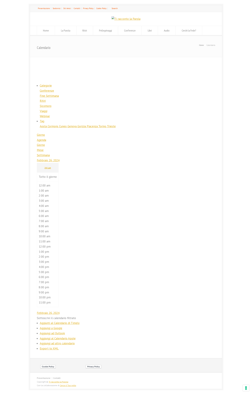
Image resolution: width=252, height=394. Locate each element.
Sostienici (57, 8)
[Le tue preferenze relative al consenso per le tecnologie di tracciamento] (246, 388)
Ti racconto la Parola (58, 381)
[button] (56, 318)
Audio (167, 30)
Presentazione (44, 8)
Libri (150, 30)
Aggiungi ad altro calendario (57, 343)
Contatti (77, 8)
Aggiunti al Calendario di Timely (60, 323)
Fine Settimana (49, 96)
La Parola (65, 30)
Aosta (44, 126)
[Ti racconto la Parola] (126, 19)
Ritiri (84, 30)
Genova (72, 126)
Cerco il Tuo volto (68, 385)
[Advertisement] (126, 69)
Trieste (111, 126)
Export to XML (49, 348)
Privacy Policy (88, 8)
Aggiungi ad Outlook (52, 333)
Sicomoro (45, 106)
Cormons (53, 126)
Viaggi (43, 111)
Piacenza (92, 126)
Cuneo (63, 126)
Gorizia (82, 126)
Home (46, 30)
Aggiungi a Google (51, 328)
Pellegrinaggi (105, 30)
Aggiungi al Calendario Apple (58, 338)
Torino (102, 126)
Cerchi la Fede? (189, 30)
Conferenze (130, 30)
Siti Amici (67, 8)
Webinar (45, 116)
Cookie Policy (101, 8)
